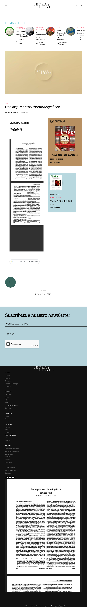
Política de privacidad (58, 606)
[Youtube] (13, 477)
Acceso (7, 459)
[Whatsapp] (21, 129)
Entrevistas (8, 408)
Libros (7, 397)
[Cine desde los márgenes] (65, 139)
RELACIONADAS (22, 303)
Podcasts (8, 440)
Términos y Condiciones (43, 606)
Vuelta (7, 104)
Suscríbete (55, 162)
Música (7, 400)
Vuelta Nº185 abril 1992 (61, 201)
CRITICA (8, 392)
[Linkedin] (17, 129)
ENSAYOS (8, 424)
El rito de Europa (81, 31)
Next (79, 142)
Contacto (8, 473)
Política (80, 27)
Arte (58, 27)
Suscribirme (8, 462)
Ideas (6, 430)
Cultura (7, 375)
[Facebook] (11, 129)
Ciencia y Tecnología (20, 27)
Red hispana (41, 27)
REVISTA (8, 446)
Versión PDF (55, 207)
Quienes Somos (10, 468)
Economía (8, 381)
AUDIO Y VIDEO (10, 435)
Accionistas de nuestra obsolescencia (22, 33)
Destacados (9, 454)
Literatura (8, 386)
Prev (51, 142)
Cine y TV (8, 394)
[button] (7, 6)
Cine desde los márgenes (65, 155)
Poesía (7, 416)
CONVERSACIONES (11, 405)
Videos (7, 438)
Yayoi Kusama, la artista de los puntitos (61, 35)
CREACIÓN (8, 413)
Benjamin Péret (43, 294)
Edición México (56, 159)
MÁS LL (7, 457)
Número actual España (12, 451)
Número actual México (12, 449)
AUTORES (60, 303)
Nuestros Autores (10, 470)
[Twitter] (14, 129)
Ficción (7, 419)
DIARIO (7, 373)
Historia (7, 427)
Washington (41, 29)
